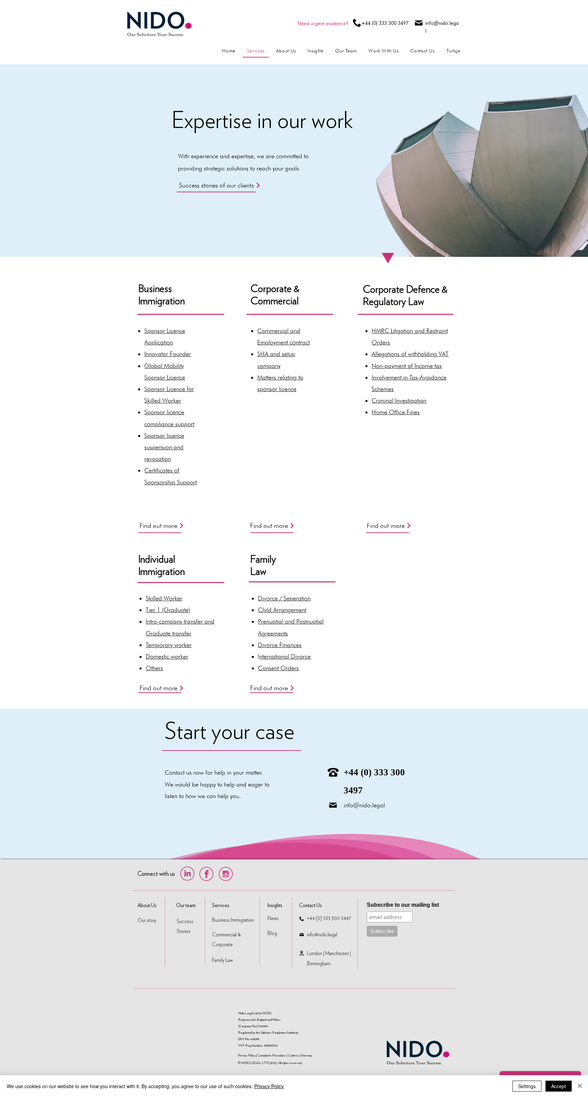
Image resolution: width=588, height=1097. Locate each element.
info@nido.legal (364, 805)
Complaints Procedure (272, 1055)
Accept (558, 1086)
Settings (527, 1086)
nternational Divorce (285, 656)
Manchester (337, 953)
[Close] (580, 1086)
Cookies (293, 1055)
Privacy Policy (247, 1055)
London (314, 953)
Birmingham (318, 963)
